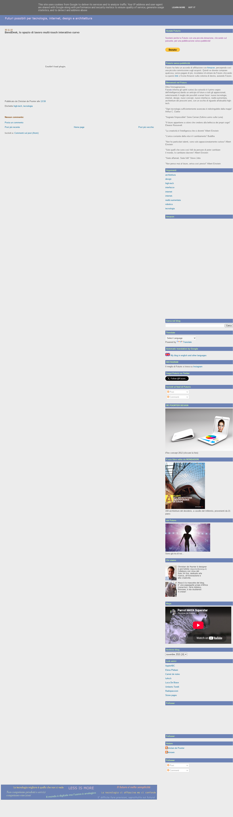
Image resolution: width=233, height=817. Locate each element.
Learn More (178, 7)
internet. (169, 196)
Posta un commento (14, 122)
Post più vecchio (146, 127)
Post (171, 392)
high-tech (18, 106)
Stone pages (171, 695)
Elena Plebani (171, 670)
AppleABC (170, 666)
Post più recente (12, 127)
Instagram (197, 366)
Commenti (174, 397)
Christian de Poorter (175, 748)
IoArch (168, 678)
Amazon (211, 67)
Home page (79, 127)
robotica (169, 204)
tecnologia (28, 106)
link (176, 76)
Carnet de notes (172, 674)
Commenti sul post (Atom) (26, 133)
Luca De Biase (172, 682)
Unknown (170, 752)
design (168, 179)
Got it (191, 7)
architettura (170, 175)
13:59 (43, 101)
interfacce (169, 187)
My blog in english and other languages (188, 355)
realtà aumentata (173, 200)
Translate (187, 342)
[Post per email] (46, 101)
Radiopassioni (171, 691)
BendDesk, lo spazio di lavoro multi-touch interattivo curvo (42, 32)
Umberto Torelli (172, 687)
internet (168, 192)
